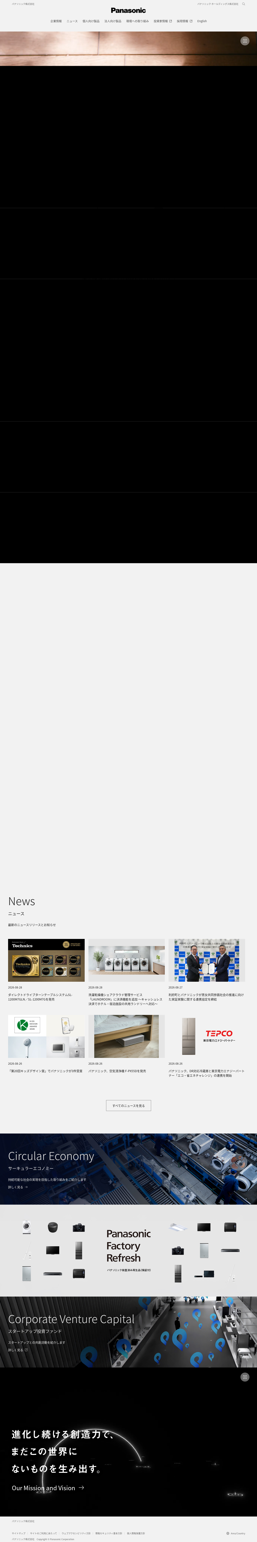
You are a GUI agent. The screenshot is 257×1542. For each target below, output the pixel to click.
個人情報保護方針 (136, 1533)
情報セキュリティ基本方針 (108, 1533)
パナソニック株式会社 (23, 3)
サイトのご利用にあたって (43, 1533)
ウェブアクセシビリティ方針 (76, 1533)
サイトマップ (18, 1533)
